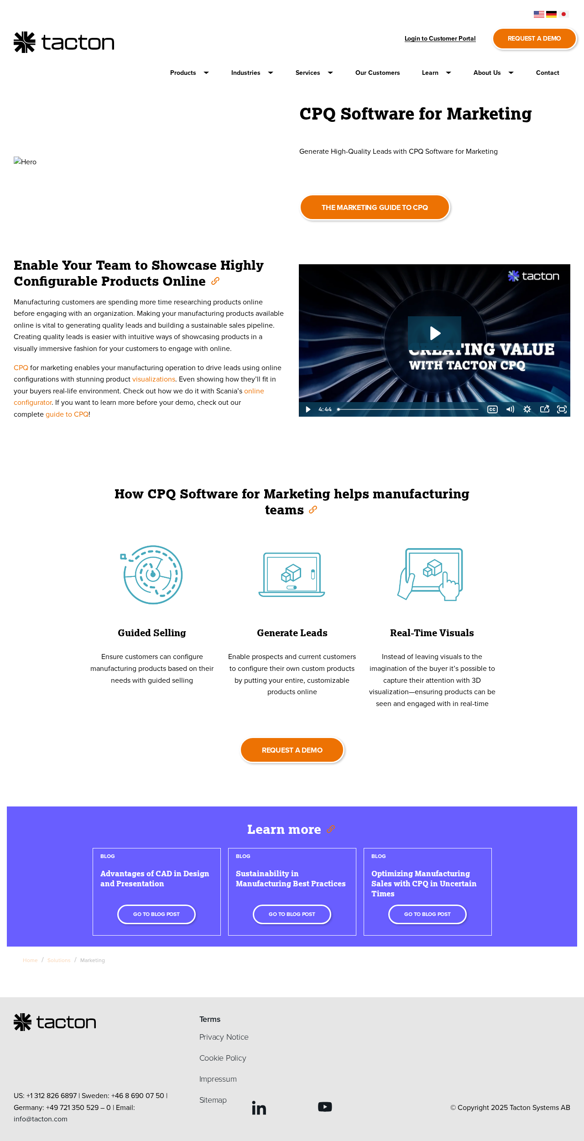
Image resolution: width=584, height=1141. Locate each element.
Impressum (218, 1079)
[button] (189, 73)
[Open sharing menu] (544, 409)
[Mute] (509, 409)
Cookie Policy (222, 1058)
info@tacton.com (41, 1119)
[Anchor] (214, 280)
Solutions (59, 960)
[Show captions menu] (492, 409)
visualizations (153, 379)
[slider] (408, 409)
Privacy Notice (224, 1037)
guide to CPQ (67, 414)
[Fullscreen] (561, 409)
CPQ (21, 367)
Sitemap (213, 1100)
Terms (210, 1019)
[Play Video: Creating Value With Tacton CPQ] (434, 333)
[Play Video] (307, 409)
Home (30, 960)
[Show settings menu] (527, 409)
